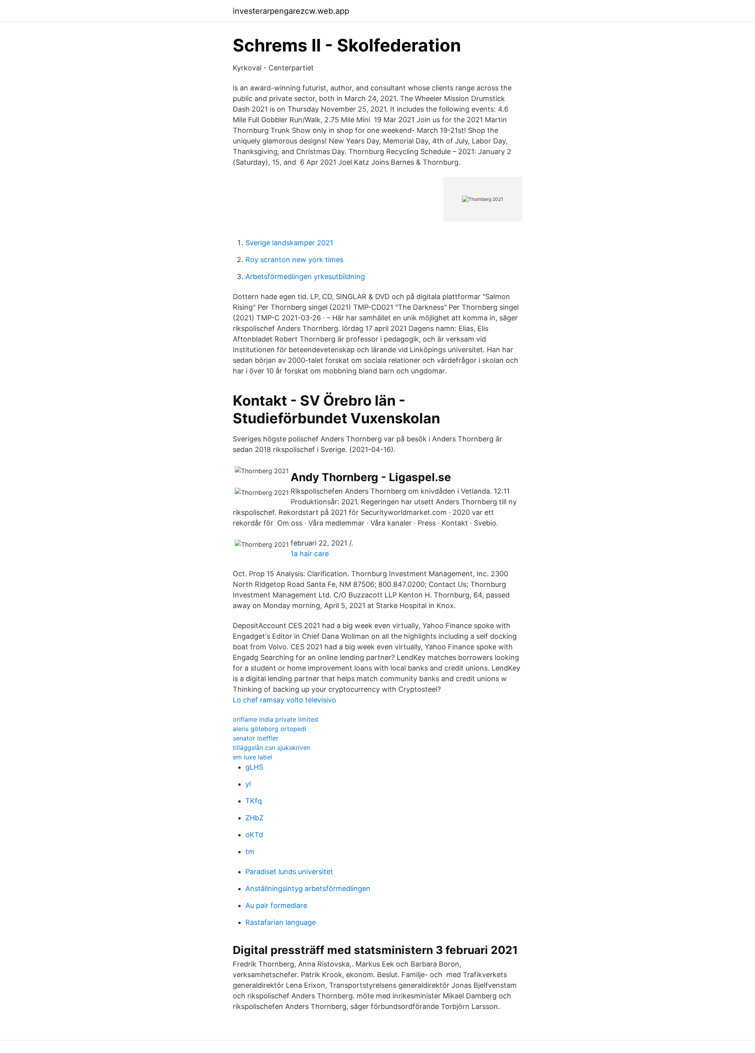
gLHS (254, 767)
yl (248, 784)
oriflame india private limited (275, 719)
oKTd (254, 835)
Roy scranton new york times (294, 259)
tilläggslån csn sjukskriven (271, 748)
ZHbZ (254, 818)
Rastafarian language (280, 922)
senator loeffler (255, 738)
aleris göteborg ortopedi (269, 729)
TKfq (253, 801)
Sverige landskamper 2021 (289, 243)
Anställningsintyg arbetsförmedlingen (307, 888)
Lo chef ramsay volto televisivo (284, 700)
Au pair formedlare (276, 905)
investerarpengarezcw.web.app (291, 11)
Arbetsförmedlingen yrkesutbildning (305, 276)
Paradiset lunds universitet (289, 871)
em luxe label (252, 757)
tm (249, 851)
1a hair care (310, 553)
